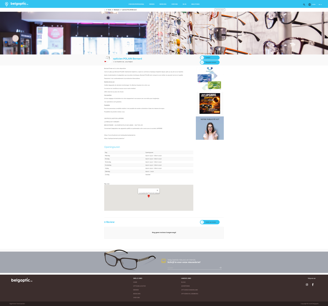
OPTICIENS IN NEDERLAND (189, 290)
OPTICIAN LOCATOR (139, 286)
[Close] (157, 190)
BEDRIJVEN (136, 294)
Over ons (174, 4)
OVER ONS (136, 297)
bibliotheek (195, 4)
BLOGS (183, 282)
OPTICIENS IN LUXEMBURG (189, 294)
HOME (135, 282)
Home (109, 9)
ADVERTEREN (185, 286)
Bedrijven (163, 4)
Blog (184, 4)
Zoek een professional (136, 4)
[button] (304, 5)
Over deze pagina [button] (220, 9)
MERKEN (136, 290)
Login (313, 4)
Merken (151, 4)
